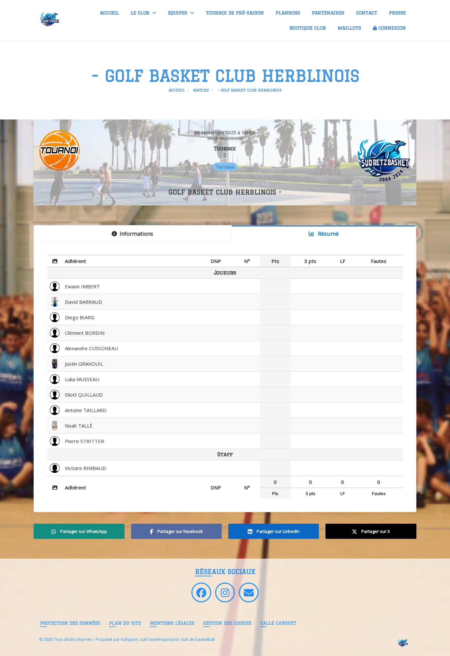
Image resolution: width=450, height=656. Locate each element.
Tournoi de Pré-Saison (235, 12)
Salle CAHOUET (278, 623)
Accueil (109, 12)
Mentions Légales (172, 623)
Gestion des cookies (227, 623)
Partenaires (328, 12)
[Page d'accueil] (402, 642)
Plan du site (125, 623)
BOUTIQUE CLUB (308, 28)
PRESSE (397, 12)
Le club (141, 12)
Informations (136, 233)
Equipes (178, 12)
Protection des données (70, 623)
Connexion (392, 28)
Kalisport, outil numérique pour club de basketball (168, 639)
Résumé (328, 233)
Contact (366, 12)
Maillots (349, 28)
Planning (288, 12)
